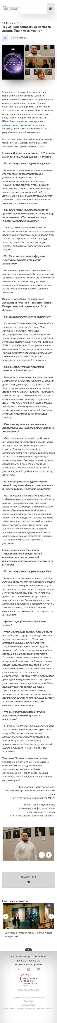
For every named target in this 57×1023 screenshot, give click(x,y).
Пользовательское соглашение (29, 997)
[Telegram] (19, 969)
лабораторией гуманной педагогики (23, 125)
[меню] (51, 8)
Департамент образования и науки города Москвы (28, 1008)
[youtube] (38, 969)
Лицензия (28, 1001)
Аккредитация (28, 1005)
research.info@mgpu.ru (28, 964)
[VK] (28, 969)
